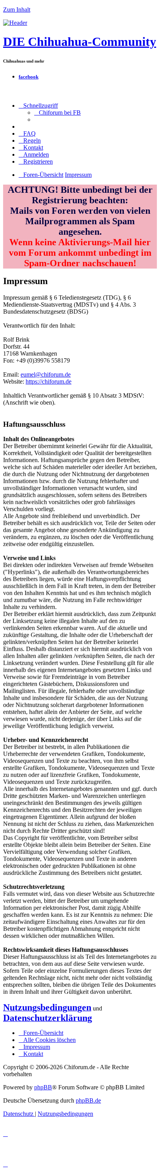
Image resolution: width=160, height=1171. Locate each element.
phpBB (43, 1087)
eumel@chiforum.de (46, 374)
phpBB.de (88, 1100)
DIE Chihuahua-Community (79, 42)
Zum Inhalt (16, 9)
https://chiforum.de (48, 381)
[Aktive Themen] (15, 22)
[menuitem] (57, 112)
